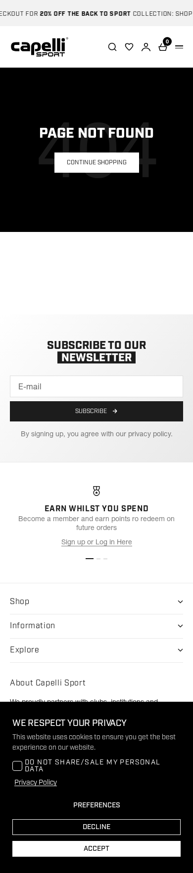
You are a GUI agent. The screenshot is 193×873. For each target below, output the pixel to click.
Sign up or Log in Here (96, 541)
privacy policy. (150, 433)
